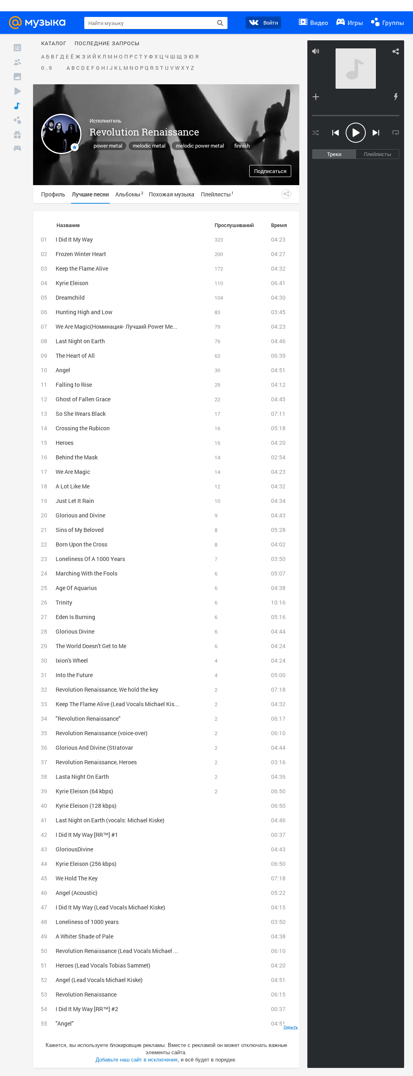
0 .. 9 (46, 68)
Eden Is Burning (75, 617)
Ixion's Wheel (72, 660)
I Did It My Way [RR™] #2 (87, 1009)
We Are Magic (73, 471)
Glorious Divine (75, 631)
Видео (318, 23)
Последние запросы (107, 43)
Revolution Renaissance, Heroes (96, 762)
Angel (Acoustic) (77, 893)
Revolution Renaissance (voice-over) (102, 733)
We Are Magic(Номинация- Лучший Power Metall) (119, 326)
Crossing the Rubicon (83, 428)
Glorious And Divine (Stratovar (94, 747)
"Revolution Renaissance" (88, 718)
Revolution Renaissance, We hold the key (107, 689)
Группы (392, 23)
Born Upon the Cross (81, 544)
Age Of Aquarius (76, 588)
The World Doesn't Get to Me (91, 646)
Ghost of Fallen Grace (83, 399)
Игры (354, 23)
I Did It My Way (74, 239)
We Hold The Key (77, 878)
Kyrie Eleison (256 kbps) (86, 863)
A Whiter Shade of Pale (84, 936)
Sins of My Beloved (80, 530)
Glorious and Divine (80, 515)
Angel (63, 370)
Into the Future (74, 675)
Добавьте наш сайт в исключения (136, 1060)
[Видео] (17, 91)
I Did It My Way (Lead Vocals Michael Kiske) (110, 907)
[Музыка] (17, 105)
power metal (108, 145)
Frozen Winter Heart (81, 254)
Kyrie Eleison (72, 283)
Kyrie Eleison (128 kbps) (86, 805)
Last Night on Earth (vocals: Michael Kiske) (110, 820)
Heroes (64, 442)
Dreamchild (70, 297)
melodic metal (149, 145)
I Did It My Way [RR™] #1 (87, 834)
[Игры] (17, 149)
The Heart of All (75, 355)
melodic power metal (200, 145)
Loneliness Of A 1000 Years (90, 559)
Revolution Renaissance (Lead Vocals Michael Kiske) (122, 951)
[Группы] (17, 120)
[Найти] (220, 23)
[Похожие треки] (395, 96)
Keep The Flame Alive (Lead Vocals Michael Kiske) (119, 704)
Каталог (54, 43)
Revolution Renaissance (86, 994)
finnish (242, 145)
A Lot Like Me (73, 486)
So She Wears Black (81, 413)
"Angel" (65, 1023)
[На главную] (39, 22)
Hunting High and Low (84, 312)
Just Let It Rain (75, 501)
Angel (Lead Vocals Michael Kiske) (99, 980)
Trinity (64, 602)
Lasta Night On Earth (82, 776)
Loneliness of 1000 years (87, 922)
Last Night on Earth (80, 341)
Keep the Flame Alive (82, 268)
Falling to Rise (74, 384)
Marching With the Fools (86, 573)
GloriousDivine (74, 849)
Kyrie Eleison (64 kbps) (84, 791)
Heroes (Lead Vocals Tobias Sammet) (103, 965)
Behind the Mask (77, 457)
